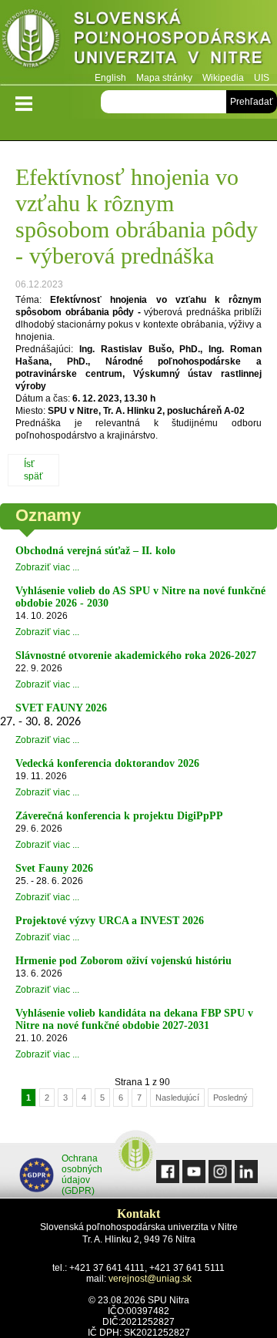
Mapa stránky (164, 77)
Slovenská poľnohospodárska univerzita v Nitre (138, 42)
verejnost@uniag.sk (150, 1278)
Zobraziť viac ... (47, 567)
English (110, 77)
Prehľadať (251, 101)
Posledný (230, 1097)
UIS (261, 77)
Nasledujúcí (177, 1097)
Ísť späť (33, 470)
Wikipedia (223, 77)
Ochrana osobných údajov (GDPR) (82, 1174)
